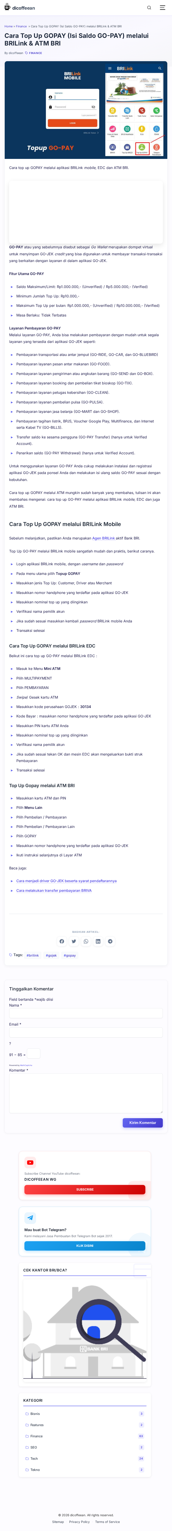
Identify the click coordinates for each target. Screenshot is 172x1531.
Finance (22, 26)
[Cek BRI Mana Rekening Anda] (84, 1330)
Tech (34, 1458)
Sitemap (58, 1522)
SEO (33, 1447)
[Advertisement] (86, 212)
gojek (52, 955)
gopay (71, 955)
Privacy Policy (79, 1522)
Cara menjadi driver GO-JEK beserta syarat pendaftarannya (66, 881)
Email (15, 1024)
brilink (34, 955)
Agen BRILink (104, 538)
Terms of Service (107, 1522)
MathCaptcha (26, 1065)
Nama (15, 1005)
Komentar (18, 1070)
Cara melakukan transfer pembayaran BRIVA (54, 890)
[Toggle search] (149, 8)
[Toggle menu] (163, 8)
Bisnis (35, 1414)
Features (37, 1425)
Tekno (35, 1470)
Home (8, 26)
